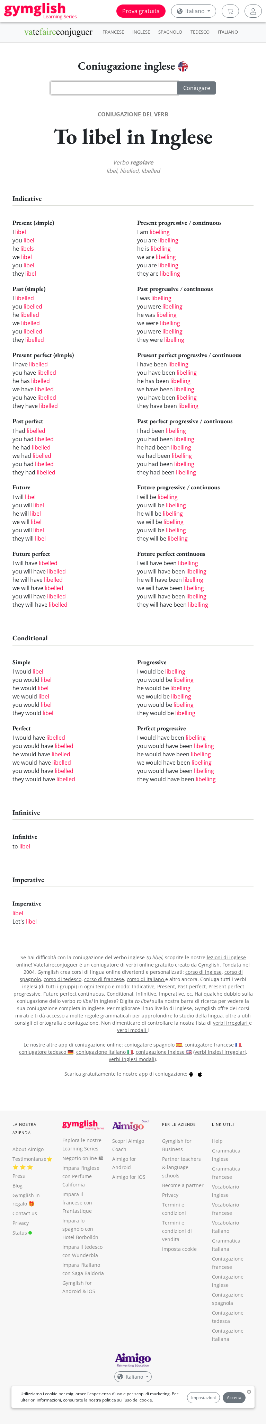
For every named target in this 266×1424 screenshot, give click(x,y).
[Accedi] (253, 11)
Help (217, 1141)
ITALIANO (228, 32)
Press (18, 1176)
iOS (91, 1291)
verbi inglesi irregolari (220, 1052)
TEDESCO (200, 32)
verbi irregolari (231, 1023)
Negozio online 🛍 (82, 1158)
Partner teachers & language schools (181, 1167)
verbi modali (132, 1030)
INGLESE (141, 32)
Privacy (20, 1223)
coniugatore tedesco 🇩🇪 (46, 1052)
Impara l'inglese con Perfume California (80, 1176)
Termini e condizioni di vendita (177, 1231)
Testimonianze (29, 1159)
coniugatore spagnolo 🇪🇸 (153, 1044)
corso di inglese (203, 972)
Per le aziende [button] (179, 1124)
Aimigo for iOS (128, 1177)
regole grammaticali (108, 1015)
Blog (17, 1185)
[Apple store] (200, 1073)
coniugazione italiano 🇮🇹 (104, 1052)
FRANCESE (113, 32)
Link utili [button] (223, 1124)
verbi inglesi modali (131, 1059)
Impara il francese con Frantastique (77, 1202)
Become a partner (183, 1185)
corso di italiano (146, 979)
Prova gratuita (141, 11)
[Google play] (191, 1073)
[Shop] (230, 11)
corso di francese (104, 979)
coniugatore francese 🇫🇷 (213, 1044)
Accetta (234, 1397)
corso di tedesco (62, 979)
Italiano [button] (195, 11)
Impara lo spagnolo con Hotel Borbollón (80, 1228)
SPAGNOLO (170, 32)
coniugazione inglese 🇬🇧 (164, 1052)
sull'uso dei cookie (134, 1400)
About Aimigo (28, 1149)
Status (20, 1232)
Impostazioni (203, 1397)
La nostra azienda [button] (24, 1128)
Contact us (24, 1213)
